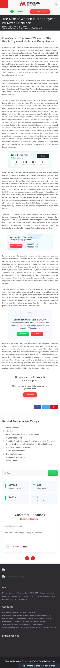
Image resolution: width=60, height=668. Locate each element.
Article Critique (12, 461)
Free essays (7, 600)
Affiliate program (44, 596)
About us (5, 596)
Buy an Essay (7, 618)
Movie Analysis (12, 428)
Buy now (23, 334)
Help (37, 334)
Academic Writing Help (10, 627)
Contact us (23, 600)
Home (4, 593)
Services (12, 593)
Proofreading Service (37, 621)
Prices (42, 593)
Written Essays (24, 624)
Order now (40, 12)
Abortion (9, 431)
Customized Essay (42, 618)
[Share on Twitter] (46, 407)
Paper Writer (7, 621)
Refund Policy (38, 661)
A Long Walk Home (14, 438)
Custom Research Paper (24, 618)
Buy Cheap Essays (28, 627)
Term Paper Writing (9, 624)
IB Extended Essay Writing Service (15, 615)
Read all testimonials (29, 519)
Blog (53, 596)
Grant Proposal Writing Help (40, 615)
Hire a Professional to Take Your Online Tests (19, 612)
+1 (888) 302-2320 (31, 244)
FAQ (15, 600)
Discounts (50, 593)
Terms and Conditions (13, 661)
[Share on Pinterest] (54, 407)
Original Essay (37, 624)
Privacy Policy (27, 661)
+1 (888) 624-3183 (31, 247)
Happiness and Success (16, 457)
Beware (33, 596)
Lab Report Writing (21, 621)
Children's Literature (14, 454)
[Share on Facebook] (37, 407)
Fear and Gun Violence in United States (22, 434)
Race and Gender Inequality (18, 447)
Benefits (25, 596)
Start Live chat (16, 245)
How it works (22, 593)
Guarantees (15, 596)
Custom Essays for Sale (47, 627)
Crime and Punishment (15, 451)
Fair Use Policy (49, 661)
